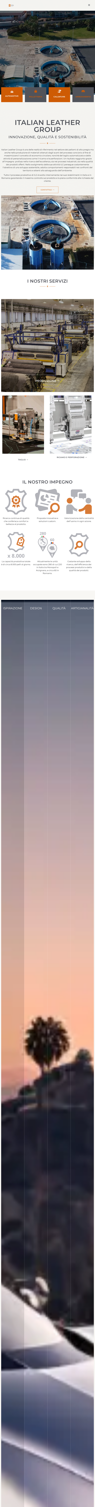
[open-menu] (89, 5)
